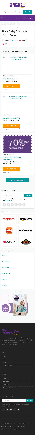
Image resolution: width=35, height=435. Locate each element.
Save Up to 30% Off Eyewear (11, 118)
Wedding (4, 285)
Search (27, 12)
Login (32, 18)
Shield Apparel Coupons (9, 76)
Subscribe (28, 195)
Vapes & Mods (6, 273)
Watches (4, 279)
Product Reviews (7, 365)
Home (4, 356)
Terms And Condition (8, 388)
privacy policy (8, 200)
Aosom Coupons (8, 154)
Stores (5, 359)
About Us (5, 378)
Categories (6, 362)
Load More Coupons (16, 180)
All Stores (16, 426)
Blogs (9, 426)
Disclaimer (6, 384)
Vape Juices (5, 267)
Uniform (4, 255)
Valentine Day (6, 261)
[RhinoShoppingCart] (17, 5)
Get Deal (10, 86)
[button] (6, 40)
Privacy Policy (6, 381)
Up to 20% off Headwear (10, 79)
